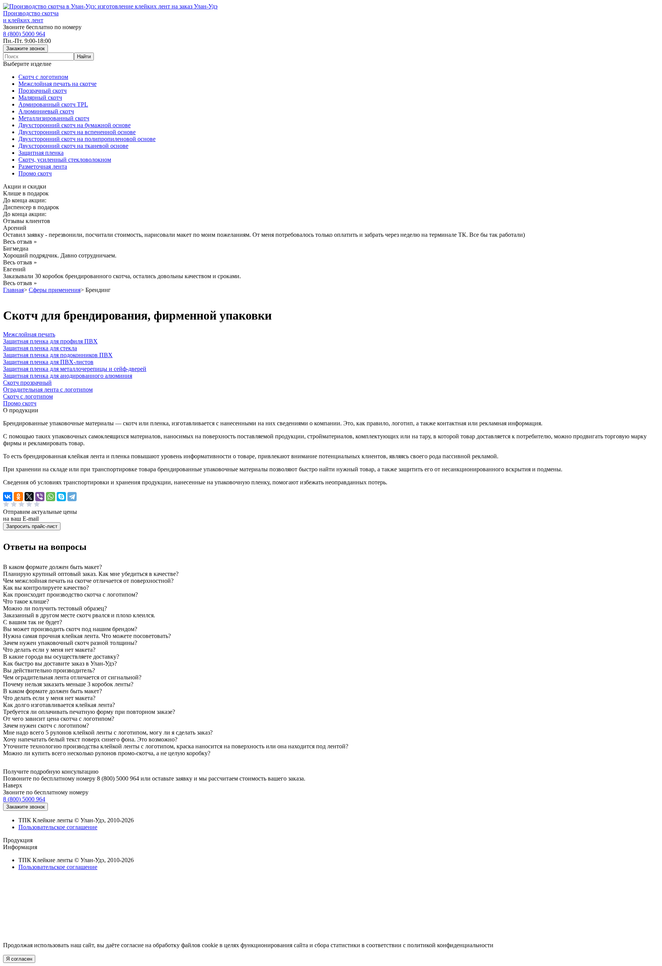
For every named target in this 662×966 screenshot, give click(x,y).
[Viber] (39, 496)
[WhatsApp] (50, 496)
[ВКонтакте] (7, 496)
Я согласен (19, 959)
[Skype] (61, 496)
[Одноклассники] (18, 496)
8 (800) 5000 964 (24, 34)
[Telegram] (72, 496)
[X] (29, 496)
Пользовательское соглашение (57, 827)
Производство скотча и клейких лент (31, 16)
